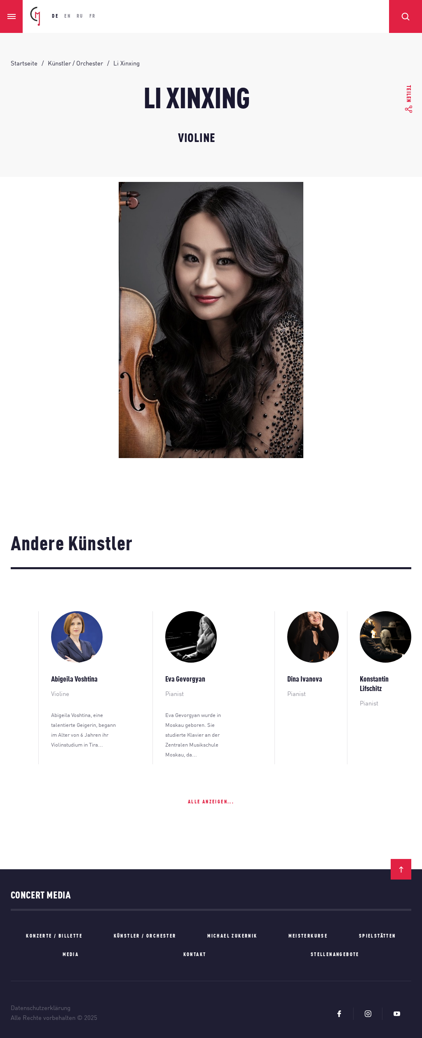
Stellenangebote (335, 954)
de (55, 16)
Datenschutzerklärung (40, 1008)
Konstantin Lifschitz (374, 684)
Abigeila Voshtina (74, 679)
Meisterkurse (308, 936)
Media (71, 954)
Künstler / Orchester (75, 64)
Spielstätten (377, 936)
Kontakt (194, 954)
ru (80, 16)
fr (92, 16)
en (67, 16)
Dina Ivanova (304, 679)
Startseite (24, 64)
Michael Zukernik (232, 936)
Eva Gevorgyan (185, 679)
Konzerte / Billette (54, 936)
